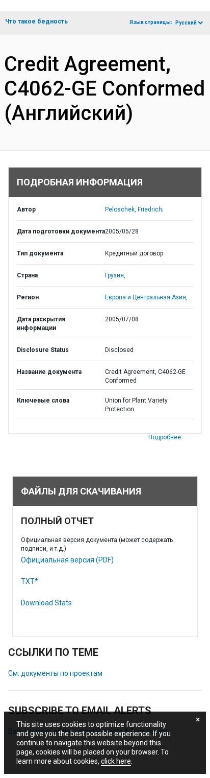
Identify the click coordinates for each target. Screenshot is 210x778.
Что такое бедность (36, 21)
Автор (26, 209)
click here (116, 761)
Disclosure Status (43, 349)
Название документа (49, 371)
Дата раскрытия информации (41, 324)
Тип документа (40, 253)
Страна (27, 275)
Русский (186, 23)
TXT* (29, 581)
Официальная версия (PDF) (67, 560)
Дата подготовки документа (61, 231)
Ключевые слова (43, 400)
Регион (28, 297)
